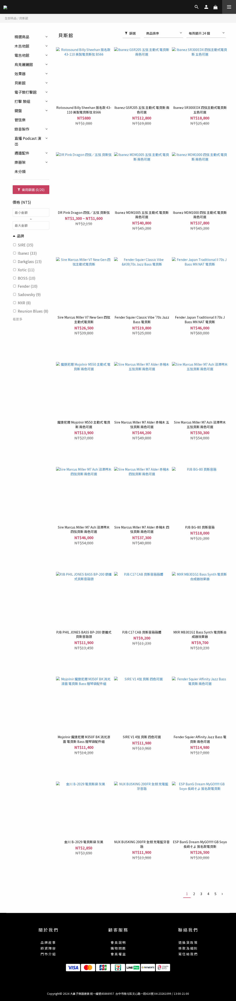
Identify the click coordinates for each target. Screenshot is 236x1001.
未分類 (20, 171)
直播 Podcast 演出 (28, 140)
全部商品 (11, 18)
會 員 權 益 (118, 954)
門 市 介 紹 (48, 954)
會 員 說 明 (118, 942)
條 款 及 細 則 (187, 948)
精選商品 (22, 36)
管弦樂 (20, 120)
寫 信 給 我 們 (187, 954)
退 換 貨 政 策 (187, 942)
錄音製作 (22, 129)
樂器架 (20, 162)
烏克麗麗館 (24, 64)
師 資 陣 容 (48, 948)
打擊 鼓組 (22, 101)
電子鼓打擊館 (26, 92)
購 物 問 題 (118, 948)
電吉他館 (22, 55)
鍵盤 (18, 110)
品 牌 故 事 (48, 942)
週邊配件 (22, 153)
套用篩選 (32, 189)
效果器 (20, 73)
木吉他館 (22, 46)
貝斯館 (23, 18)
